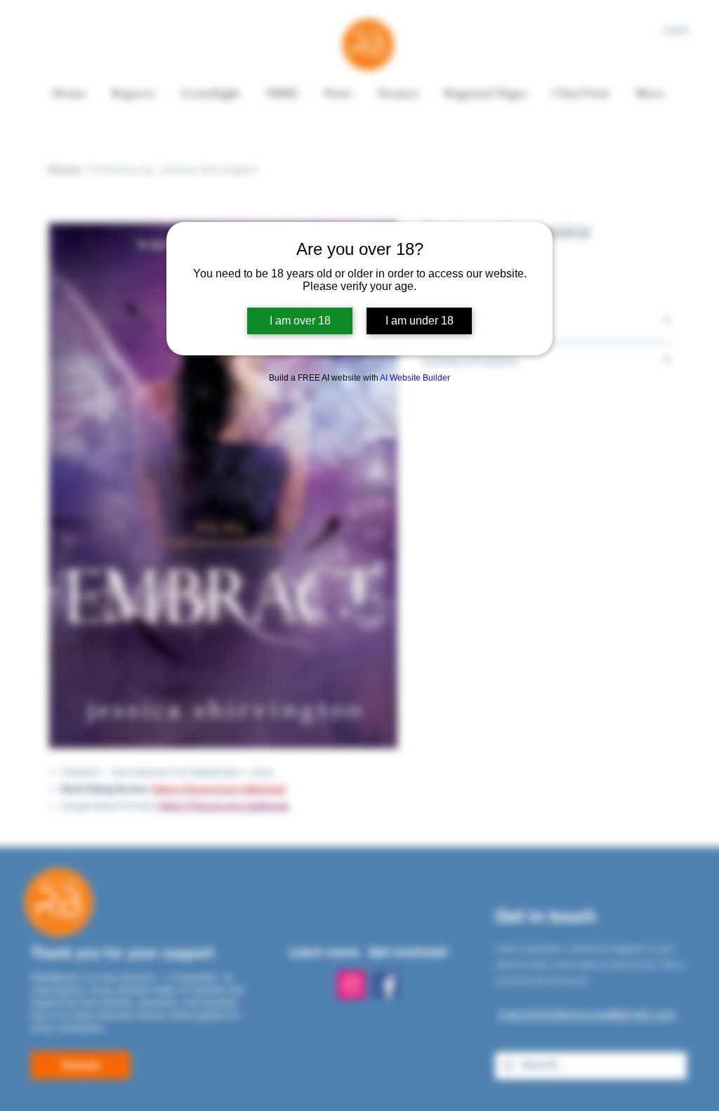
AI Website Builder (415, 378)
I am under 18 (419, 321)
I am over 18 (300, 321)
